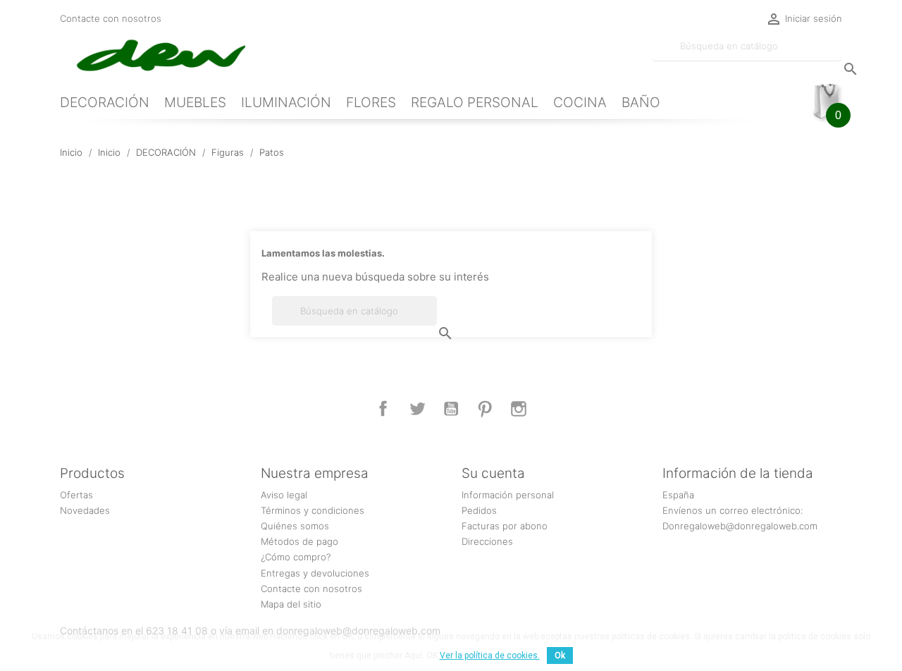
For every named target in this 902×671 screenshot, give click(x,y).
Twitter (417, 409)
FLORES (371, 102)
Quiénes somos (295, 525)
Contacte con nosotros (110, 18)
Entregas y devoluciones (315, 573)
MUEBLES (195, 102)
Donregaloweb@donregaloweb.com (739, 525)
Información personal (508, 494)
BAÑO (641, 102)
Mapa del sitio (291, 604)
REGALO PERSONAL (474, 102)
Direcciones (487, 541)
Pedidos (479, 510)
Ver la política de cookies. (490, 655)
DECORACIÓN (104, 102)
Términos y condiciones (312, 510)
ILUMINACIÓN (286, 102)
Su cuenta (493, 473)
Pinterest (485, 409)
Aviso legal (284, 494)
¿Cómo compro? (295, 556)
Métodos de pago (299, 541)
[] (836, 55)
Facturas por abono (505, 525)
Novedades (85, 510)
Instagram (519, 409)
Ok (560, 655)
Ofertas (76, 494)
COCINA (580, 102)
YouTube (451, 409)
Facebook (383, 409)
